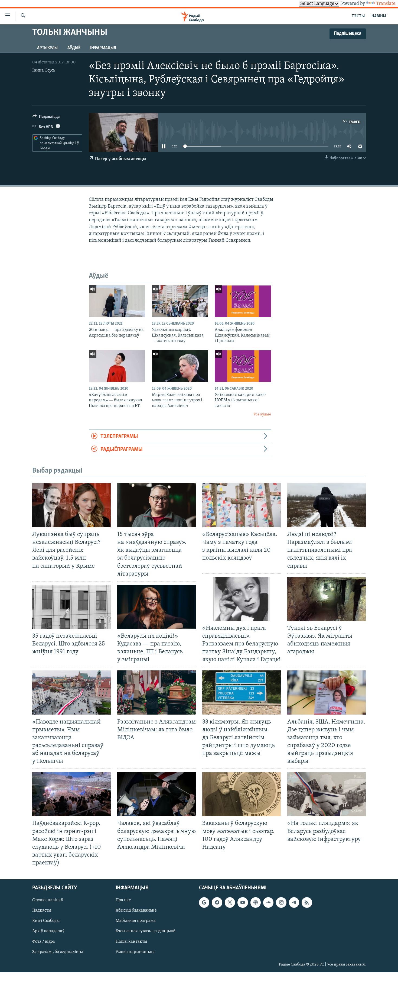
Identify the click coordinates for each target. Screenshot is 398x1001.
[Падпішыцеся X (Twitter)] (230, 902)
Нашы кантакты (131, 941)
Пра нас (123, 900)
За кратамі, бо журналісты (57, 952)
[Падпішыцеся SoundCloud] (268, 902)
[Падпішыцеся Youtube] (242, 902)
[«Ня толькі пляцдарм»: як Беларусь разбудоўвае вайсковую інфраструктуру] (326, 794)
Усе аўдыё (262, 414)
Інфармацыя (103, 48)
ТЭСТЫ (358, 16)
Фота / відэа (43, 941)
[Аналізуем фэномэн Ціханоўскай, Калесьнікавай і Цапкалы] (243, 301)
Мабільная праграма (136, 921)
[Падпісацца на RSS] (307, 902)
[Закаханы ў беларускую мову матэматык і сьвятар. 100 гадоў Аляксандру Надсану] (241, 794)
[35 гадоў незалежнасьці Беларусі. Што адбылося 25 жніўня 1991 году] (71, 607)
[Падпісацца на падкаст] (255, 902)
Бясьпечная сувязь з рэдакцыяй (146, 931)
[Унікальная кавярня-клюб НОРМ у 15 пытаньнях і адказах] (243, 366)
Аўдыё (73, 48)
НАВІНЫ (378, 16)
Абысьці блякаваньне (136, 911)
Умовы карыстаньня (135, 952)
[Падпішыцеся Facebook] (217, 902)
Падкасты (41, 911)
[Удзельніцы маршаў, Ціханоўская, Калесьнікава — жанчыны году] (180, 301)
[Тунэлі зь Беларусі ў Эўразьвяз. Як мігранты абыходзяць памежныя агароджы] (326, 599)
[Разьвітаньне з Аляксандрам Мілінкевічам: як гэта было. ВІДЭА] (156, 692)
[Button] (46, 118)
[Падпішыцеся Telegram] (294, 902)
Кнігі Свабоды (46, 921)
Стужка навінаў (47, 900)
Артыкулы (47, 48)
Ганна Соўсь (43, 70)
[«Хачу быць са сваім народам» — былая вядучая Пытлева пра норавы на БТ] (117, 366)
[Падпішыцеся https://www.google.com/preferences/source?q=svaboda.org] (204, 902)
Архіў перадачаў (48, 931)
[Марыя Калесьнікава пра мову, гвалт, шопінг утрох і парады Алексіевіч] (180, 366)
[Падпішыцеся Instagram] (281, 902)
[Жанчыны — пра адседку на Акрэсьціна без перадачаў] (117, 301)
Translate (386, 3)
